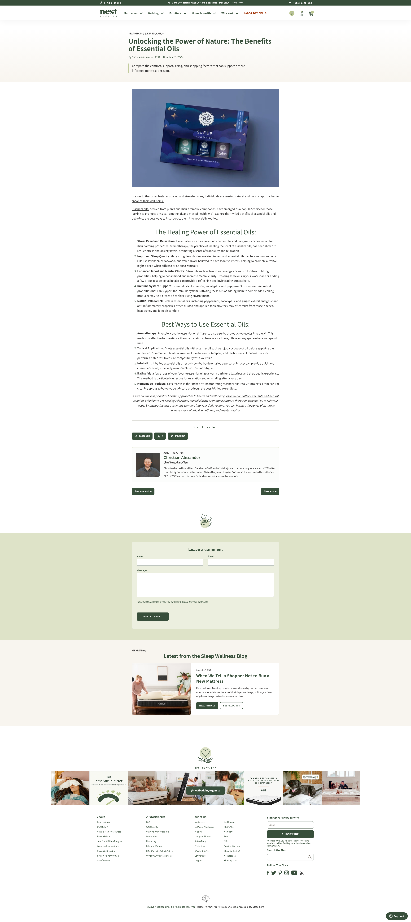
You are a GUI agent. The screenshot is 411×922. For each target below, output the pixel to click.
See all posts (231, 706)
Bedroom (228, 832)
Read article (207, 706)
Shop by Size (230, 860)
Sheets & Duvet (202, 851)
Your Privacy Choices (225, 907)
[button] (205, 757)
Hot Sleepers (230, 856)
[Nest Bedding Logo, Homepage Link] (109, 13)
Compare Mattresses (204, 827)
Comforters (200, 856)
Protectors (200, 846)
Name (140, 556)
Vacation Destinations (107, 846)
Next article (270, 491)
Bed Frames (229, 822)
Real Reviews (103, 822)
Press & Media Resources (109, 832)
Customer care (155, 817)
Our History (102, 827)
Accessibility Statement (251, 907)
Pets (226, 836)
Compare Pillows (203, 836)
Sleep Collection (232, 851)
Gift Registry (152, 827)
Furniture (175, 13)
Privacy (208, 907)
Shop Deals (237, 3)
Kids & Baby (200, 841)
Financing (151, 841)
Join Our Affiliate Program (109, 841)
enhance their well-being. (148, 201)
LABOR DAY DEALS (255, 13)
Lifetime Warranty (155, 846)
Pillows (198, 832)
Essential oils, (140, 209)
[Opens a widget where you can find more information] (397, 916)
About (101, 817)
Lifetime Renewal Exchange (159, 851)
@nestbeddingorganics (205, 790)
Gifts (226, 841)
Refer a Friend (103, 836)
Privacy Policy (273, 846)
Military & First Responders (159, 856)
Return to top (205, 768)
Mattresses (131, 13)
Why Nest (227, 13)
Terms (200, 907)
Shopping (200, 817)
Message (142, 570)
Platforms (228, 827)
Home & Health (201, 13)
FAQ (148, 822)
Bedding (153, 13)
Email (211, 556)
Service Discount (232, 846)
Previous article (143, 491)
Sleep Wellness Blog (107, 851)
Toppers (198, 860)
